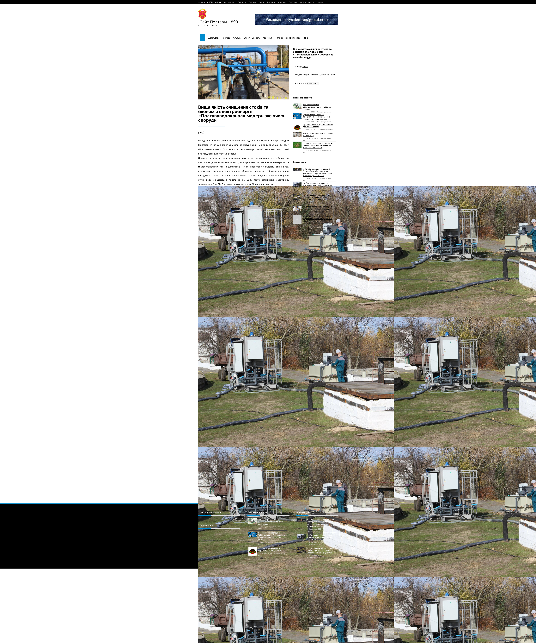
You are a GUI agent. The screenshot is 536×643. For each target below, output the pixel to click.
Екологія (271, 2)
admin (305, 66)
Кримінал (282, 2)
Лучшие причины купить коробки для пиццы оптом (318, 125)
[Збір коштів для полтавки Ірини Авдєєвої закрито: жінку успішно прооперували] (297, 219)
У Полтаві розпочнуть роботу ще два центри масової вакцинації (317, 208)
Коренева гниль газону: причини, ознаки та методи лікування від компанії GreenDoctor (318, 145)
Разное (319, 2)
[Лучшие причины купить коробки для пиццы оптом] (297, 127)
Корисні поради (307, 2)
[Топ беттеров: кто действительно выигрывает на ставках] (297, 106)
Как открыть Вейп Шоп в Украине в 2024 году (318, 134)
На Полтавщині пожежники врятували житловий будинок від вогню (317, 185)
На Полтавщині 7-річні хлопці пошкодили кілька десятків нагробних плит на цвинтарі (316, 197)
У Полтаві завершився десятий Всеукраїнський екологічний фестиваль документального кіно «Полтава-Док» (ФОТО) (318, 172)
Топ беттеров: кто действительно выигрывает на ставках (317, 107)
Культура (252, 2)
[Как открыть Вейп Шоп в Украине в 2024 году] (297, 134)
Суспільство (229, 2)
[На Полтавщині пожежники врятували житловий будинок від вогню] (297, 184)
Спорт (262, 2)
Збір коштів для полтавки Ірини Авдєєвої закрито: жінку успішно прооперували (317, 218)
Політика (293, 2)
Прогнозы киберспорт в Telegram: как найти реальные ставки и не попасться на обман (317, 116)
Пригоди (242, 2)
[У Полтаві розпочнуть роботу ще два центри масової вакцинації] (297, 208)
